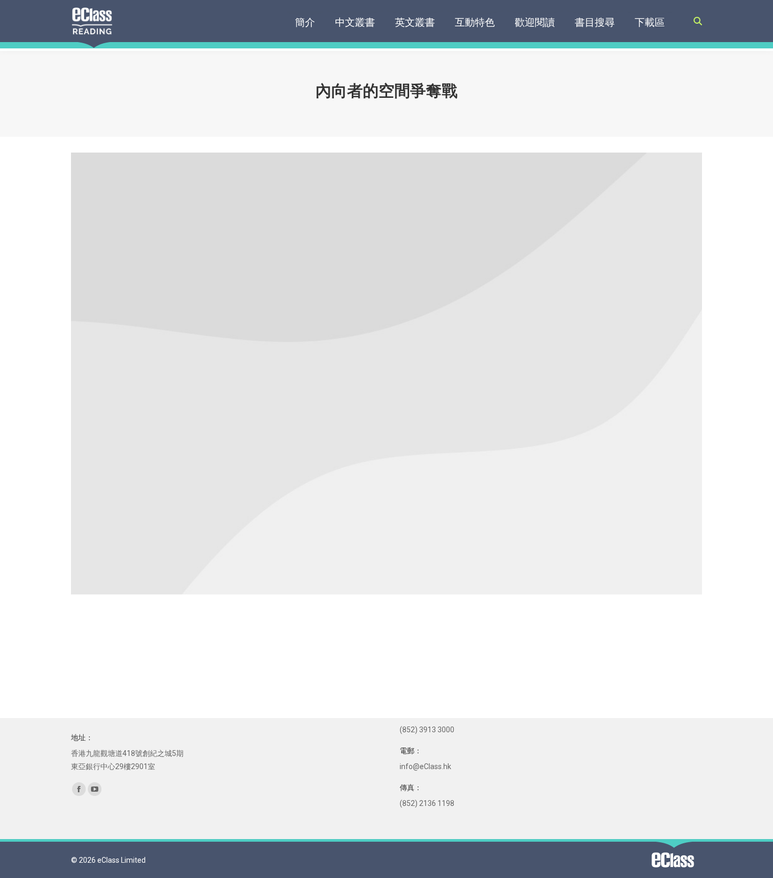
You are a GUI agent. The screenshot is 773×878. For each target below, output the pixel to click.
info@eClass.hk (425, 766)
